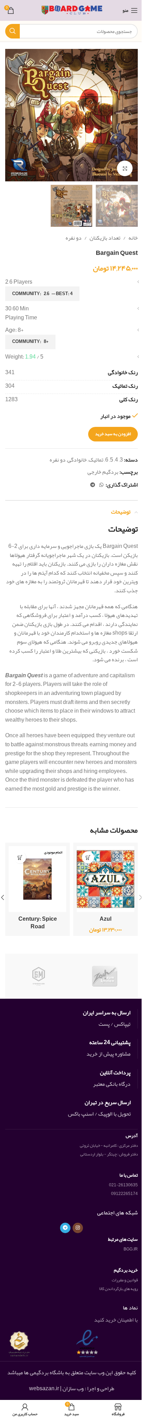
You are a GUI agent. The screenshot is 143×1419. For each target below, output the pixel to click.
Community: (42, 293)
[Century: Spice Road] (37, 879)
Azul (105, 919)
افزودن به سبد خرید (113, 433)
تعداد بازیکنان (105, 238)
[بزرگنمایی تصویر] (125, 168)
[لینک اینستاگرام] (78, 1228)
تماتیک (96, 459)
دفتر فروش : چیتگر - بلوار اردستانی (109, 1154)
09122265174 (124, 1193)
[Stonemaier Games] (38, 976)
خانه (133, 238)
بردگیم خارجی (102, 472)
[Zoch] (105, 976)
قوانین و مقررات (125, 1280)
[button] (131, 115)
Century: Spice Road (37, 922)
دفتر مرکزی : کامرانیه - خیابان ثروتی (109, 1145)
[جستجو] (12, 31)
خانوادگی (77, 459)
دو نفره (74, 238)
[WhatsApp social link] (101, 485)
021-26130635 (123, 1185)
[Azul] (105, 879)
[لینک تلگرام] (92, 485)
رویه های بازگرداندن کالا (118, 1288)
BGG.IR (131, 1249)
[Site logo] (72, 12)
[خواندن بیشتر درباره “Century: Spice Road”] (20, 857)
